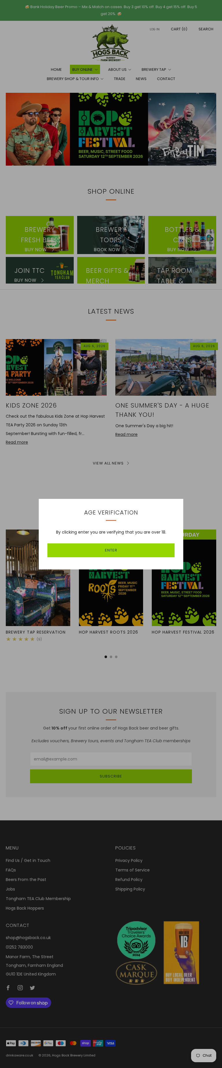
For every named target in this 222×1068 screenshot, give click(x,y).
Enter (111, 550)
